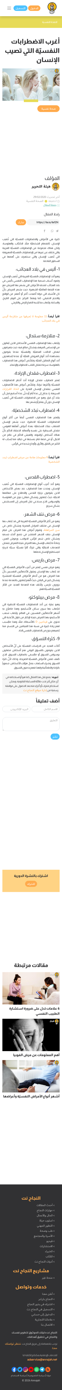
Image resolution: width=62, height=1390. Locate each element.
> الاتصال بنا (48, 1324)
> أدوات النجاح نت (44, 1261)
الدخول (34, 8)
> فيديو (50, 1241)
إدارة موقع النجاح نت (35, 690)
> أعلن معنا (48, 1293)
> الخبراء (50, 1251)
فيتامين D (41, 621)
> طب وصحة (47, 1230)
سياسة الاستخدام (18, 1375)
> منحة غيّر (48, 1277)
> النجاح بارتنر (46, 1299)
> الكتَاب (50, 1256)
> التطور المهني (46, 1225)
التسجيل (20, 8)
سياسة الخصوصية (36, 1375)
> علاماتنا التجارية (45, 1319)
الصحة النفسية (35, 201)
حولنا (48, 1375)
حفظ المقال (50, 205)
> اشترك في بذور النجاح (41, 1304)
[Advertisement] (31, 144)
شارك (21, 222)
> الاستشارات (47, 1246)
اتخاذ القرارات (10, 388)
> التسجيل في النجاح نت (41, 1309)
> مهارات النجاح (46, 1210)
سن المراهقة (52, 529)
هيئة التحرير (41, 186)
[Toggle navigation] (9, 8)
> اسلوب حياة (47, 1220)
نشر (55, 736)
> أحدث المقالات (46, 1205)
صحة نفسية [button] (48, 108)
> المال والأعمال (46, 1215)
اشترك (31, 883)
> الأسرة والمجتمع (44, 1235)
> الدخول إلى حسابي (43, 1314)
